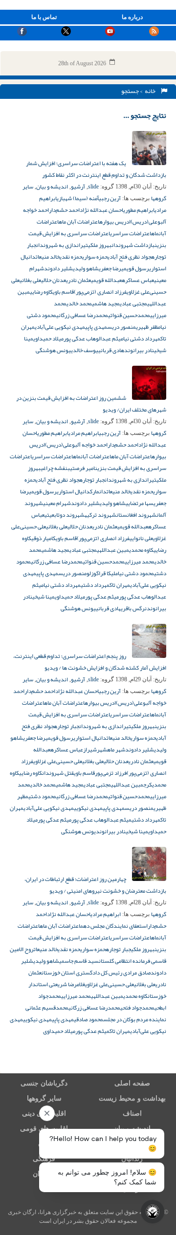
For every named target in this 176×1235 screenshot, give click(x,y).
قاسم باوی (63, 292)
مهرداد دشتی (95, 585)
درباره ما (132, 17)
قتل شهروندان (58, 773)
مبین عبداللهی (113, 550)
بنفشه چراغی (55, 468)
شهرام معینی (57, 503)
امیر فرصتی (82, 468)
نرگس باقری (134, 608)
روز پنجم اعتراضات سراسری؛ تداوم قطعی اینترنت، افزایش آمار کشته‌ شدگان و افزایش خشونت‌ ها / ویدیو (89, 662)
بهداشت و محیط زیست (132, 1098)
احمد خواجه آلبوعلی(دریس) (76, 444)
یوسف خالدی (84, 350)
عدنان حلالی (53, 280)
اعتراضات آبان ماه (79, 221)
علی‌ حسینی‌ (33, 526)
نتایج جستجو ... (144, 115)
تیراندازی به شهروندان (62, 245)
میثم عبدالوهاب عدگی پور (93, 338)
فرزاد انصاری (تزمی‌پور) (100, 292)
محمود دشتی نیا (136, 573)
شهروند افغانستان (136, 515)
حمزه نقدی (71, 256)
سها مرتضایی (140, 503)
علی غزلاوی (138, 292)
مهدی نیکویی (88, 808)
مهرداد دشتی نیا (141, 338)
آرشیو (78, 186)
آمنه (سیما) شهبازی (78, 198)
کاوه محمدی (141, 550)
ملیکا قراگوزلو (102, 573)
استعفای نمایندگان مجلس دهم (114, 926)
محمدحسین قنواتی (129, 315)
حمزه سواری (95, 256)
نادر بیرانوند (139, 350)
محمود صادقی (88, 1019)
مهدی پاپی (96, 327)
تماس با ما (44, 17)
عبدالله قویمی (106, 280)
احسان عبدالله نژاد (101, 210)
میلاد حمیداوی (48, 338)
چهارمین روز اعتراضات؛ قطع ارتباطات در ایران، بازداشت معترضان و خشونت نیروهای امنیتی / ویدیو (95, 885)
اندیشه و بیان (52, 186)
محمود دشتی (42, 796)
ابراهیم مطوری (138, 210)
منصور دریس (121, 327)
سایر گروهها (44, 1098)
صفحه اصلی (132, 1083)
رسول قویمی (135, 268)
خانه (151, 91)
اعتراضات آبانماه (92, 456)
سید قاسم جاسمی (79, 961)
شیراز (90, 749)
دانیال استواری (73, 491)
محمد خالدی (79, 303)
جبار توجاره (92, 480)
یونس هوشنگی (53, 350)
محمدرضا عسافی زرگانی (82, 315)
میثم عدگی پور (102, 596)
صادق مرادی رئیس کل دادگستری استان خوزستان (96, 972)
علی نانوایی (141, 538)
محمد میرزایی (139, 561)
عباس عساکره (138, 280)
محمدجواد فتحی (137, 1007)
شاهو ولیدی (86, 268)
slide (93, 186)
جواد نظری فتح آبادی (129, 256)
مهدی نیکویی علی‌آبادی (60, 327)
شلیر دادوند (58, 268)
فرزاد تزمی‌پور (111, 773)
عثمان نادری (78, 280)
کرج (147, 784)
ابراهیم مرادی (83, 433)
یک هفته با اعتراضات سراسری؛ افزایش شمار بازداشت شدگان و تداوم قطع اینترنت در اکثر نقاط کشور (96, 169)
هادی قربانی (111, 350)
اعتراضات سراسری (130, 233)
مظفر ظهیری (148, 327)
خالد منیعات (48, 256)
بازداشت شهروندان (132, 245)
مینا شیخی (43, 596)
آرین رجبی (110, 198)
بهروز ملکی (99, 245)
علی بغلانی (30, 280)
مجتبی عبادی (133, 303)
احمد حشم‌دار (64, 210)
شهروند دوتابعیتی (64, 515)
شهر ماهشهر (111, 749)
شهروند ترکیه (100, 515)
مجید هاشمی (106, 303)
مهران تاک (120, 585)
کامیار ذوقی (43, 538)
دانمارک (98, 491)
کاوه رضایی (41, 292)
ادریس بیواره (115, 221)
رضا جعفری (110, 268)
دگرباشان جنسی (44, 1083)
